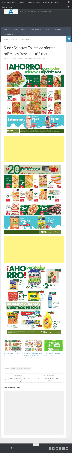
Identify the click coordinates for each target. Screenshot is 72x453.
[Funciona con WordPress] (11, 448)
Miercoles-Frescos (11, 39)
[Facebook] (50, 448)
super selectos (27, 368)
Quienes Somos (7, 7)
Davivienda (19, 368)
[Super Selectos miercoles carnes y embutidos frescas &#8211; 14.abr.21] (13, 345)
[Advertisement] (59, 19)
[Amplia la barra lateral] (68, 39)
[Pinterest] (57, 448)
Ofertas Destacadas (34, 2)
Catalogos (45, 2)
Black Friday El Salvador (9, 2)
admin (8, 59)
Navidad (22, 2)
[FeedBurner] (63, 448)
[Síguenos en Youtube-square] (67, 448)
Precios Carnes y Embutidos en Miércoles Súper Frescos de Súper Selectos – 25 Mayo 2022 (33, 353)
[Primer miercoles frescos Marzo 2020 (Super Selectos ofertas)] (53, 345)
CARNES (13, 368)
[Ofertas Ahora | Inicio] (11, 11)
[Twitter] (53, 448)
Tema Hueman (25, 448)
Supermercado (25, 39)
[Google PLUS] (60, 448)
